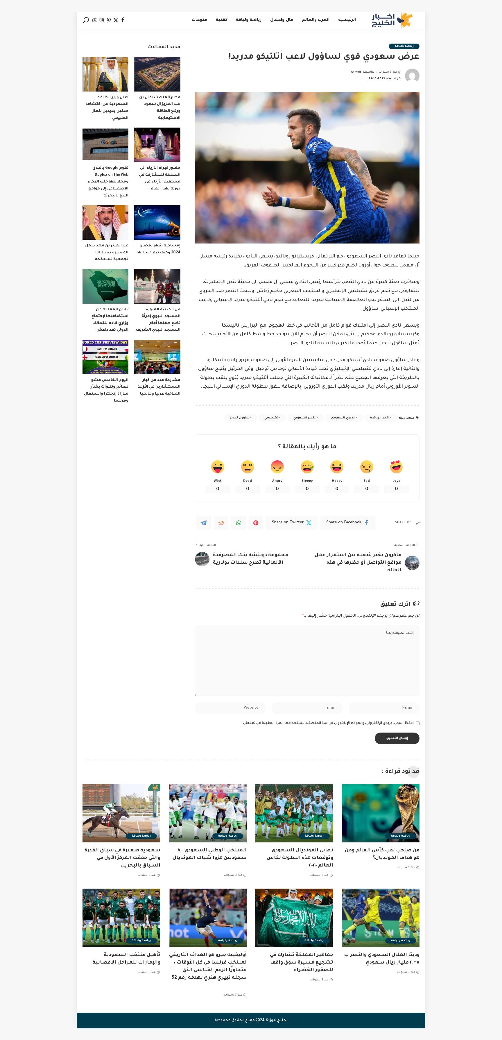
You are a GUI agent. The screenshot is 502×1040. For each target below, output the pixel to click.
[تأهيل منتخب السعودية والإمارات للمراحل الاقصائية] (121, 918)
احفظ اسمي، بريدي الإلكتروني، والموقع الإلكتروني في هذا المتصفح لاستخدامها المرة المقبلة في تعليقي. (328, 723)
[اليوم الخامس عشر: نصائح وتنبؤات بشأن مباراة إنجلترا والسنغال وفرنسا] (105, 357)
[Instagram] (101, 20)
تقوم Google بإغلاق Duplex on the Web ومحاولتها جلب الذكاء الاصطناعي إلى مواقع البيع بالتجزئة (108, 182)
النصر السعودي (304, 418)
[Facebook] (122, 20)
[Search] (86, 20)
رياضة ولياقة (404, 46)
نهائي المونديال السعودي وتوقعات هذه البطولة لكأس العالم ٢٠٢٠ (300, 858)
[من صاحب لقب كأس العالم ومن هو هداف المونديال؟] (381, 813)
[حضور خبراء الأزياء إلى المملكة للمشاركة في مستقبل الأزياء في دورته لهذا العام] (157, 145)
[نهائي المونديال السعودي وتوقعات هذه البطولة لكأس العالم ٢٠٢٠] (294, 813)
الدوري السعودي (343, 418)
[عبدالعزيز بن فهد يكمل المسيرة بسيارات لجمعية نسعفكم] (105, 222)
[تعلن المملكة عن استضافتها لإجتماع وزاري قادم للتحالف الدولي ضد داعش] (105, 286)
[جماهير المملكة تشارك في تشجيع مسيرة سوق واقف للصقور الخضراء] (294, 918)
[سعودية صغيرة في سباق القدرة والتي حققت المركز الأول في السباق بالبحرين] (121, 813)
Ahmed (356, 72)
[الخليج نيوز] (392, 20)
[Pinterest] (108, 20)
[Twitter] (115, 20)
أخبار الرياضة (379, 418)
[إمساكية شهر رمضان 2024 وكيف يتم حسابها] (157, 222)
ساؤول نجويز (239, 418)
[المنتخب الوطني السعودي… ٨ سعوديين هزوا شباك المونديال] (208, 813)
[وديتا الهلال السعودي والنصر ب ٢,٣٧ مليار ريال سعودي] (381, 918)
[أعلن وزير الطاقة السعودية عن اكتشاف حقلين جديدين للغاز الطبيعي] (105, 74)
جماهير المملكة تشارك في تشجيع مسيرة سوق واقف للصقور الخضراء (301, 963)
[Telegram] (203, 522)
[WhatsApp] (238, 522)
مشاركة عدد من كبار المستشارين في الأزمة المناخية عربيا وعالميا (158, 387)
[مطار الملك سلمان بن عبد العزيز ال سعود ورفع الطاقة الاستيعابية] (157, 74)
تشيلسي (271, 418)
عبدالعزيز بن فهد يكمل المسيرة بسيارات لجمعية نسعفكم (106, 253)
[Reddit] (221, 522)
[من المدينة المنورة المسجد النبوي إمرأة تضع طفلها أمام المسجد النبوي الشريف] (157, 286)
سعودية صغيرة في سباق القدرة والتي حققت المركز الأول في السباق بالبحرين (122, 858)
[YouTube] (94, 20)
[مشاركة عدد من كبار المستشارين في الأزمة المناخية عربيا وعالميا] (157, 357)
